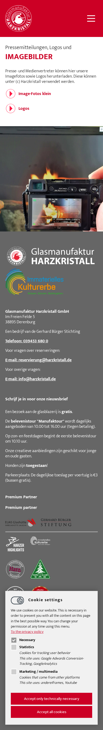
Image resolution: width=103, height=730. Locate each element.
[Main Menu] (91, 18)
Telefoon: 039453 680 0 (26, 341)
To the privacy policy (27, 631)
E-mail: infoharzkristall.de (30, 379)
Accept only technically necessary (51, 698)
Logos (23, 108)
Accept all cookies (51, 712)
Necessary (27, 640)
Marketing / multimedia (38, 672)
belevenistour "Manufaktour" (37, 421)
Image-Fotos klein (34, 93)
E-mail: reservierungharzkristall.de (38, 360)
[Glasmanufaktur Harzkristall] (18, 18)
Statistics (26, 647)
